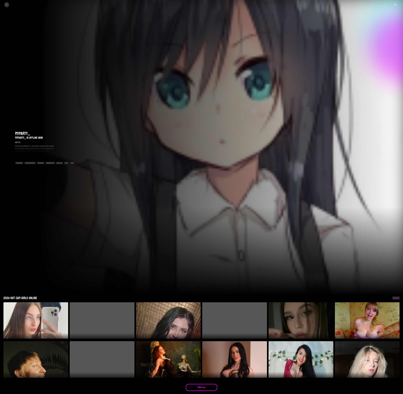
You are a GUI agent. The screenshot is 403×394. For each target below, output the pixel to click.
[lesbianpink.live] (6, 5)
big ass (59, 163)
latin (72, 163)
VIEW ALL (396, 298)
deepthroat (50, 163)
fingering (19, 163)
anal (66, 163)
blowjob (41, 163)
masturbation (30, 163)
